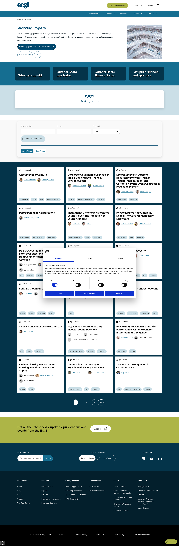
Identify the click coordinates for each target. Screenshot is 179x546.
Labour (29, 351)
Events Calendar (120, 487)
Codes (19, 487)
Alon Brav (76, 224)
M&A (131, 237)
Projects (109, 14)
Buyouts (132, 351)
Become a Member (117, 5)
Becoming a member (73, 491)
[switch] (78, 285)
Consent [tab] (58, 258)
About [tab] (120, 258)
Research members (97, 491)
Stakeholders (51, 237)
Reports (44, 491)
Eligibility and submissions (51, 499)
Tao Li (89, 224)
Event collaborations (121, 511)
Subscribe (138, 5)
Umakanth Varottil (79, 186)
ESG (41, 199)
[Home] (23, 5)
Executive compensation (76, 351)
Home (19, 19)
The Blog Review (23, 503)
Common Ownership (75, 389)
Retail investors (132, 313)
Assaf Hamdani (30, 180)
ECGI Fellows (94, 487)
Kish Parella (28, 332)
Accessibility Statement (141, 535)
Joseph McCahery (79, 373)
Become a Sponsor (106, 458)
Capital (34, 199)
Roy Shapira (125, 373)
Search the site (23, 453)
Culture (31, 313)
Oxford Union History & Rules (40, 535)
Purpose (22, 313)
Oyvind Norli (144, 256)
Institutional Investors (53, 199)
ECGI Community (72, 499)
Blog (19, 491)
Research (45, 481)
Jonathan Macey (127, 192)
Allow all (119, 293)
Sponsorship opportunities (75, 495)
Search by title (26, 126)
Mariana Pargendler (31, 218)
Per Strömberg (127, 338)
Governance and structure (148, 491)
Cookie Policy (119, 535)
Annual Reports (143, 508)
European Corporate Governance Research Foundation (146, 501)
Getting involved (72, 481)
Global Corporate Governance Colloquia (122, 492)
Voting (87, 237)
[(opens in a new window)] (143, 459)
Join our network (87, 458)
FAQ (37, 55)
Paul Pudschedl (99, 373)
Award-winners (25, 55)
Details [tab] (89, 258)
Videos (20, 499)
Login (150, 5)
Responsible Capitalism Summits (122, 505)
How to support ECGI (73, 487)
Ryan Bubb (28, 294)
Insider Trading (122, 199)
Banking (71, 199)
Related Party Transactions (85, 199)
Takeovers (147, 389)
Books (19, 495)
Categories (97, 126)
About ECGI (152, 14)
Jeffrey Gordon (127, 224)
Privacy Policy (81, 535)
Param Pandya (98, 186)
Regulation (101, 199)
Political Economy (38, 237)
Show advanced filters (33, 139)
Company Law (24, 237)
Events (136, 14)
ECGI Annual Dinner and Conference (123, 498)
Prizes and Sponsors (49, 503)
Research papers (47, 487)
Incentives (153, 275)
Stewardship (24, 199)
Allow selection (89, 293)
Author (59, 126)
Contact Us (63, 535)
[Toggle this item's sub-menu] (101, 13)
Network (123, 14)
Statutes (141, 495)
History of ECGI (143, 487)
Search (158, 5)
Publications (94, 14)
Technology (95, 389)
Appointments (95, 481)
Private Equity (122, 237)
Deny (60, 293)
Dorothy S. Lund (48, 180)
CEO (144, 275)
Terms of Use (100, 535)
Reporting (30, 275)
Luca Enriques (145, 192)
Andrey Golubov (46, 376)
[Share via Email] (160, 459)
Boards (137, 275)
